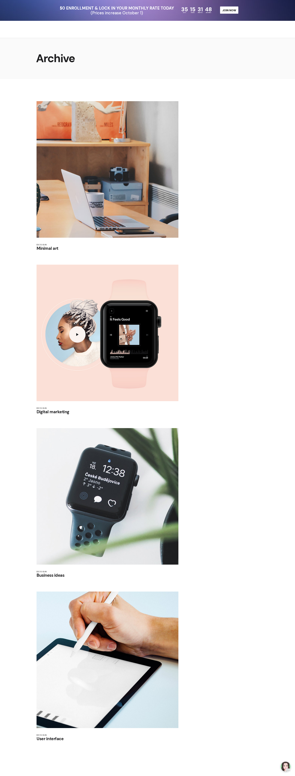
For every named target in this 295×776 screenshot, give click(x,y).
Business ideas (50, 575)
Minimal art (47, 248)
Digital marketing (53, 411)
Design (42, 245)
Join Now (229, 10)
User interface (50, 738)
